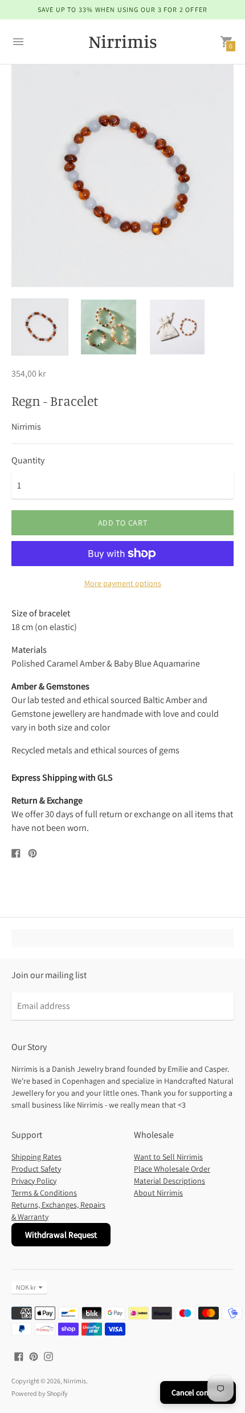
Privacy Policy (33, 1181)
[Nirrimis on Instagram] (48, 1356)
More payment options (122, 583)
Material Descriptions (169, 1181)
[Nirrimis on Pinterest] (33, 1356)
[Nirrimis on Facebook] (18, 1356)
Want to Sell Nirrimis (168, 1157)
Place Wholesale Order (172, 1169)
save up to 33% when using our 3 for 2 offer (123, 9)
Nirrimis (74, 1380)
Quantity (27, 460)
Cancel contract (198, 1392)
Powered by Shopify (39, 1393)
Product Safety (36, 1169)
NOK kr (26, 1287)
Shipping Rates (36, 1157)
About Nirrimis (158, 1193)
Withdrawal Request (61, 1234)
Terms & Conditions (44, 1193)
